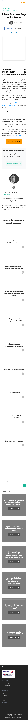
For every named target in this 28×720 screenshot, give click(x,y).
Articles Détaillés (5, 698)
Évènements (4, 695)
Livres (3, 693)
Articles (3, 700)
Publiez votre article (6, 685)
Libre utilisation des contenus (8, 688)
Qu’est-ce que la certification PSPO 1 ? (14, 633)
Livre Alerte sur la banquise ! (14, 441)
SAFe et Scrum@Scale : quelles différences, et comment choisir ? (14, 502)
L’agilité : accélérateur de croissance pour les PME (14, 528)
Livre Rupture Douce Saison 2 (14, 369)
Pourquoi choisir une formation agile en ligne (14, 607)
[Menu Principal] (14, 2)
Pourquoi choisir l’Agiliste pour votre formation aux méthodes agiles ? (14, 580)
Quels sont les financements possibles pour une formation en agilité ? (14, 554)
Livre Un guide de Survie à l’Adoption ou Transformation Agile (14, 293)
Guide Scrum (17, 135)
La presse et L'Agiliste (6, 683)
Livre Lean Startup (14, 392)
